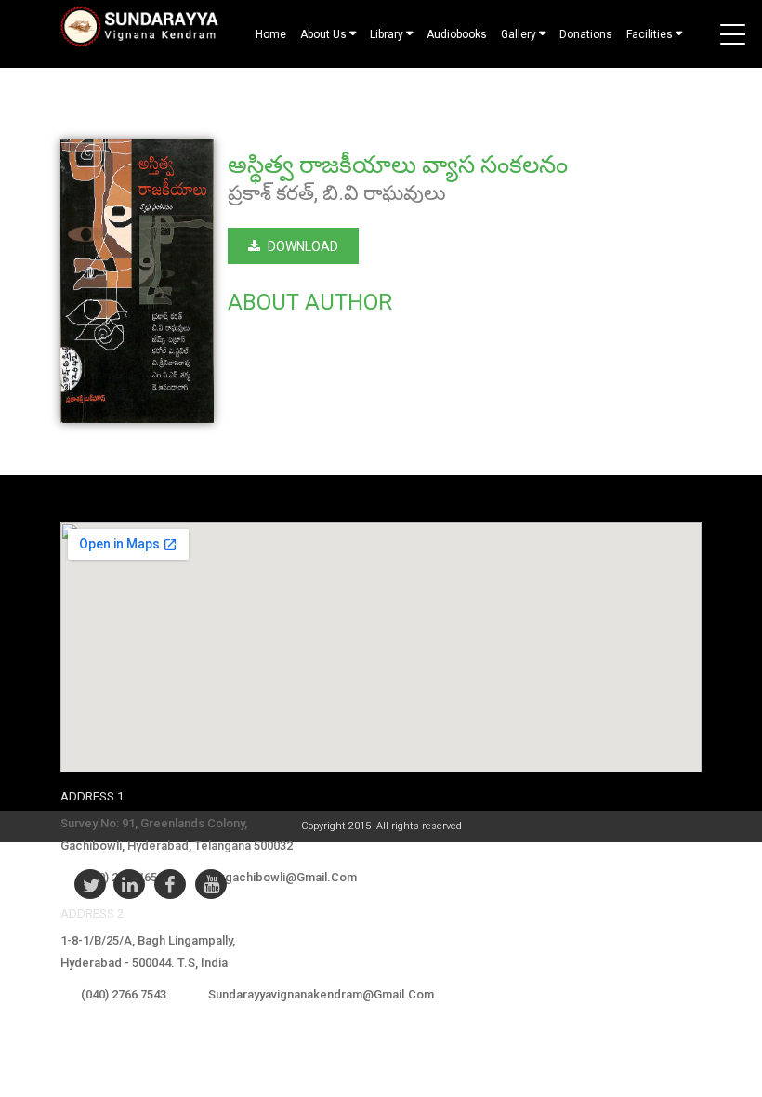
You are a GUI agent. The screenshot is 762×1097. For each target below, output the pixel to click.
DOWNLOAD (303, 246)
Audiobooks (457, 34)
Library (386, 34)
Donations (585, 34)
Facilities (649, 34)
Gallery (518, 34)
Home (271, 34)
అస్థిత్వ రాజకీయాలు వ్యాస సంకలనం (398, 164)
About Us (323, 34)
